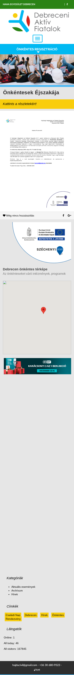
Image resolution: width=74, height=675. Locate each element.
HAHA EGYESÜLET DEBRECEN (19, 4)
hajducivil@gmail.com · (25, 665)
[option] (37, 69)
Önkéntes (58, 615)
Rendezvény (13, 618)
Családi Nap (13, 615)
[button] (43, 310)
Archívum (17, 590)
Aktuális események (23, 586)
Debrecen (31, 615)
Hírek (14, 594)
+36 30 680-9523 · (50, 665)
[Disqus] (37, 424)
